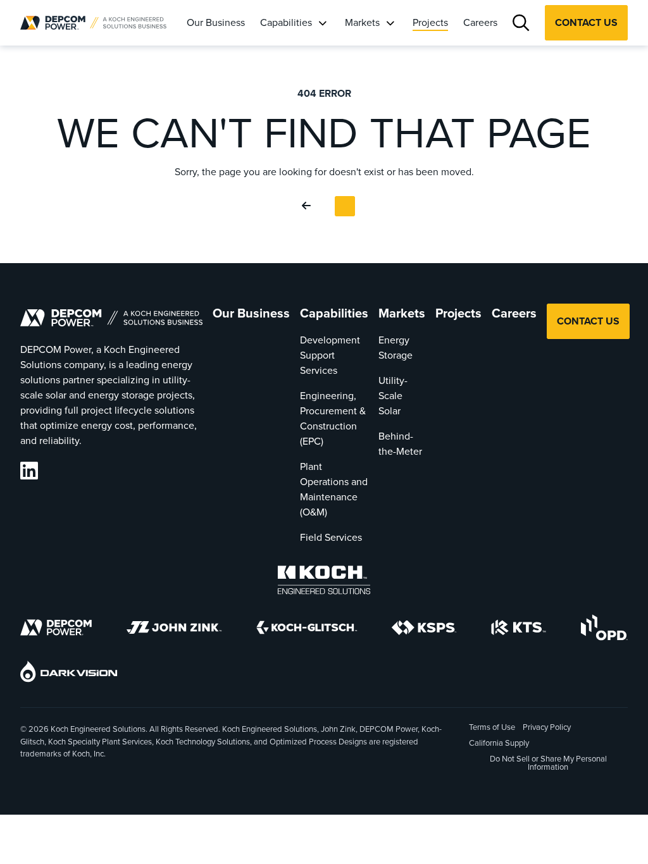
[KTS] (518, 629)
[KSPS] (424, 630)
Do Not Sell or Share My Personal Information (548, 764)
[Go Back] (309, 206)
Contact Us (586, 22)
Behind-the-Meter (400, 444)
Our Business (216, 22)
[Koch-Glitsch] (307, 629)
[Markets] (389, 22)
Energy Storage (395, 347)
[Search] (521, 23)
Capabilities (286, 22)
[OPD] (604, 629)
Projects (430, 22)
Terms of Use (492, 727)
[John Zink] (174, 629)
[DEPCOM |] (93, 22)
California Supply (499, 743)
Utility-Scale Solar (393, 395)
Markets (362, 22)
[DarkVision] (69, 673)
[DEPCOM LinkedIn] (29, 471)
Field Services (331, 537)
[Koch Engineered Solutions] (324, 582)
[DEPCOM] (56, 629)
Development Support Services (330, 355)
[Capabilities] (322, 22)
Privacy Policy (547, 727)
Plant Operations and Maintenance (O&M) (334, 489)
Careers (480, 22)
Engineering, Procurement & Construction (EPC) (333, 418)
